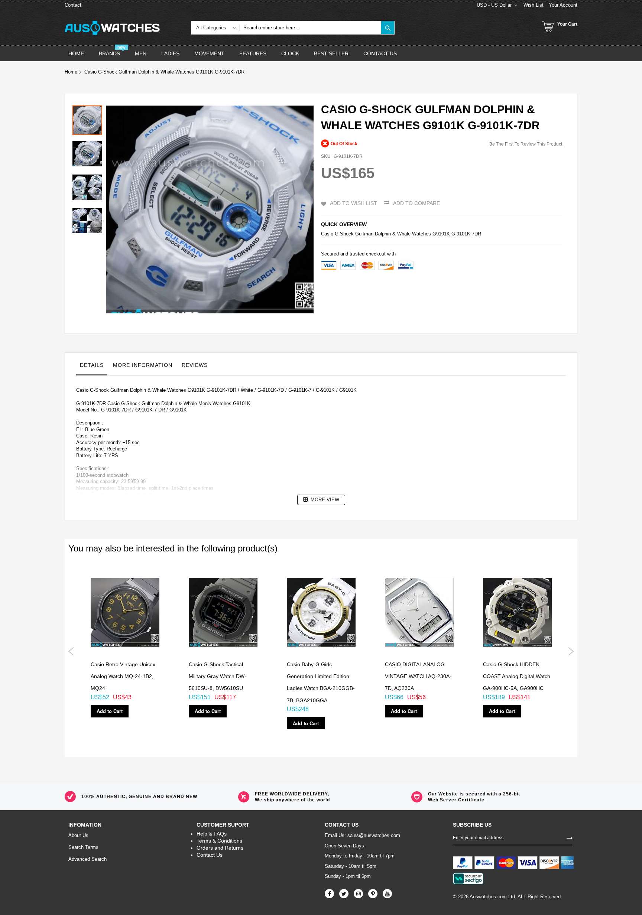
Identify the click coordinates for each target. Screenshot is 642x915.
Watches (421, 234)
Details (92, 365)
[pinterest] (372, 893)
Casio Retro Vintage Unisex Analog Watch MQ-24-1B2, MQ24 (123, 676)
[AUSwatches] (112, 28)
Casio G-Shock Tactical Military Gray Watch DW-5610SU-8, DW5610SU (217, 676)
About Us (78, 835)
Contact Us (210, 855)
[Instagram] (358, 893)
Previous (71, 651)
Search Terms (83, 847)
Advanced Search (87, 859)
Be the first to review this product (525, 144)
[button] (89, 152)
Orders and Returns (220, 848)
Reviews (195, 365)
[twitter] (343, 893)
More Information (142, 365)
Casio (327, 234)
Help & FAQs (212, 834)
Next (571, 651)
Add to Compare (416, 203)
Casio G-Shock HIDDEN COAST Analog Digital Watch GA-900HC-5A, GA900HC (516, 676)
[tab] (91, 366)
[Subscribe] (569, 837)
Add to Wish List (353, 203)
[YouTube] (387, 893)
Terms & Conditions (219, 841)
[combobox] (310, 27)
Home (71, 72)
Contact (73, 5)
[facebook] (329, 893)
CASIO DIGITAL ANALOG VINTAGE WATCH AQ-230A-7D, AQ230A (418, 676)
